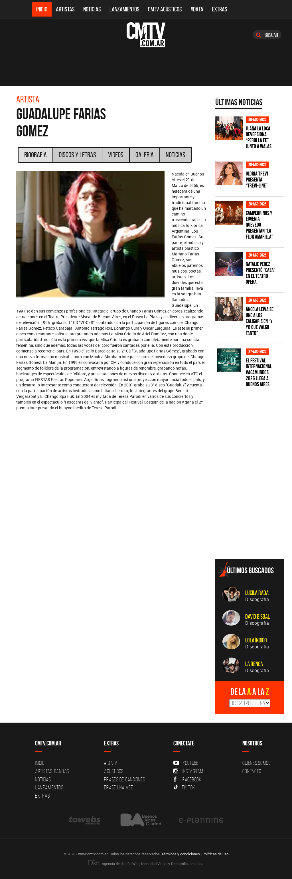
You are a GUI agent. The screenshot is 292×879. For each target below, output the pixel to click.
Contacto (251, 771)
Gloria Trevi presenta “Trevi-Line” (257, 180)
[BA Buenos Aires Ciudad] (140, 819)
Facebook (192, 779)
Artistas (65, 9)
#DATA (196, 9)
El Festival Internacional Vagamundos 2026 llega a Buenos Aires (259, 373)
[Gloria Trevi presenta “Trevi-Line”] (229, 173)
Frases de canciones (124, 779)
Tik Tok (188, 787)
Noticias (92, 9)
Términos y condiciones (180, 853)
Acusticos (113, 771)
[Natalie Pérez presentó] (229, 264)
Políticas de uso (215, 853)
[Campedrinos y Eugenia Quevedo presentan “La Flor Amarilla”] (229, 213)
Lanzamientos (124, 9)
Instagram (192, 771)
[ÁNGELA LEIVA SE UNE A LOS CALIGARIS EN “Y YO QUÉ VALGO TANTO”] (229, 309)
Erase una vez (118, 787)
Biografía (35, 155)
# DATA (111, 763)
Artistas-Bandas (52, 771)
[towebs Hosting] (85, 819)
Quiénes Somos (256, 763)
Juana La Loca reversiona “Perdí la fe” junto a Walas (258, 138)
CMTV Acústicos (165, 9)
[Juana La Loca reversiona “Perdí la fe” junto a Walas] (229, 128)
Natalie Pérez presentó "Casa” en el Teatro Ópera (260, 273)
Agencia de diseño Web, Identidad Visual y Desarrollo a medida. (152, 863)
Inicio (41, 9)
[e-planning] (201, 819)
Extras (219, 9)
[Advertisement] (253, 514)
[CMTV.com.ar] (146, 34)
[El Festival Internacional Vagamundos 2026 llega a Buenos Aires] (229, 360)
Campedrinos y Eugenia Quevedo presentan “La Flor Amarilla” (259, 225)
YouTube (190, 763)
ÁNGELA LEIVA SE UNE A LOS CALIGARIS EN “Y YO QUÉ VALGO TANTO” (259, 321)
